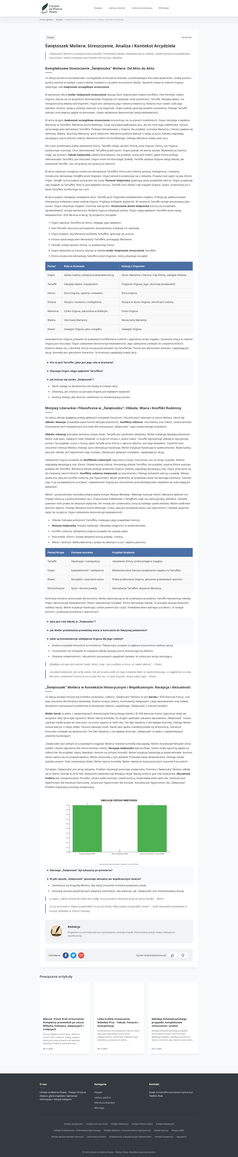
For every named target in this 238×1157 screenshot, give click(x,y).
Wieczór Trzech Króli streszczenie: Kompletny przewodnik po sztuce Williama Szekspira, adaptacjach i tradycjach (63, 1024)
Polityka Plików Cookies (142, 1124)
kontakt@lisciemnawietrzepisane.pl (174, 1092)
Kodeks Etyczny (161, 1130)
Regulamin (182, 1136)
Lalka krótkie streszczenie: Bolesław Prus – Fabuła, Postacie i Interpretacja (117, 1022)
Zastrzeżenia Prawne (96, 1136)
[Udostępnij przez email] (81, 955)
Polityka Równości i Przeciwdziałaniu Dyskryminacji (127, 1130)
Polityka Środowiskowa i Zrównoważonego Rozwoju (77, 1130)
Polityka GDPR (177, 1130)
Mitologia (164, 8)
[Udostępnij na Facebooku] (66, 955)
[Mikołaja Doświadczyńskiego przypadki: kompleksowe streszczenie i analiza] (173, 997)
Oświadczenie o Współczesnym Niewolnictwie (130, 1136)
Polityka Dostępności (73, 1124)
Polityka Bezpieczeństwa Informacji (67, 1136)
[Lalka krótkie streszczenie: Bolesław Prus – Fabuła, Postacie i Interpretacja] (119, 997)
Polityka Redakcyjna (165, 1124)
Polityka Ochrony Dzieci (97, 1124)
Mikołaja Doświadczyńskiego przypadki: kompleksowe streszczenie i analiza (169, 1022)
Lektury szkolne (117, 8)
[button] (173, 955)
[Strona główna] (52, 8)
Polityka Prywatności (164, 1136)
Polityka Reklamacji (120, 1124)
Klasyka (98, 8)
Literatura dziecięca (142, 8)
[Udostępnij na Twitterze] (73, 955)
